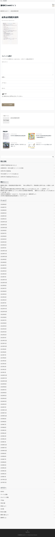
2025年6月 (3, 236)
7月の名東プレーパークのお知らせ (9, 174)
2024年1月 (3, 277)
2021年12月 (4, 340)
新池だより (3, 506)
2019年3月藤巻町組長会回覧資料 (9, 195)
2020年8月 (3, 387)
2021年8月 (3, 352)
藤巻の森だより (5, 514)
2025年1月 (3, 248)
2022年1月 (3, 337)
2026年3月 (3, 216)
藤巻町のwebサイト (8, 5)
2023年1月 (3, 303)
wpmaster (12, 20)
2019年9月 (3, 418)
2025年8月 (3, 230)
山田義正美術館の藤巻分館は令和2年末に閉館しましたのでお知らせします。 (20, 189)
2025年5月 (3, 239)
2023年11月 (4, 279)
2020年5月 (3, 395)
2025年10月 (4, 227)
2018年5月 (3, 465)
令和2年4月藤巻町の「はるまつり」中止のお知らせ (14, 194)
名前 (3, 77)
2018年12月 (4, 444)
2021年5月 (3, 360)
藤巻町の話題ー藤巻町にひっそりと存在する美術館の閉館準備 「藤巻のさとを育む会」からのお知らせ (27, 190)
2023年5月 (3, 294)
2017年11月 (3, 482)
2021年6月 (3, 358)
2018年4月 (3, 468)
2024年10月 (4, 256)
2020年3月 (3, 401)
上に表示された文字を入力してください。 (13, 96)
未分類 (2, 509)
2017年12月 (4, 479)
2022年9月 (3, 314)
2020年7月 (3, 389)
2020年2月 (3, 404)
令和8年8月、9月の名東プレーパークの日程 (12, 168)
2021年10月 (4, 346)
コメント (4, 61)
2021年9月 (3, 349)
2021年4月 (3, 363)
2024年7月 (3, 265)
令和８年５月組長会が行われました (10, 176)
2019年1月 (3, 442)
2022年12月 (4, 305)
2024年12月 (4, 250)
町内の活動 (3, 512)
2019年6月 (3, 427)
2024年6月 (3, 268)
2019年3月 (3, 436)
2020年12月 (4, 375)
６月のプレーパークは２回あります (44, 144)
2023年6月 (3, 291)
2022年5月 (3, 326)
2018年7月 (3, 459)
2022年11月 (4, 308)
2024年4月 (3, 274)
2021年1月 (3, 372)
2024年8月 (3, 262)
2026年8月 (3, 204)
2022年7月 (3, 320)
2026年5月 (3, 213)
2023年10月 (4, 282)
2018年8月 (3, 456)
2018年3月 (3, 471)
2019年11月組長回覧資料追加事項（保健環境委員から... (43, 136)
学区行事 (3, 503)
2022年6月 (3, 323)
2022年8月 (3, 317)
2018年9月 (3, 453)
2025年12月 (4, 221)
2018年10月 (4, 450)
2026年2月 (3, 219)
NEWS (2, 491)
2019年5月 (3, 430)
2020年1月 (3, 407)
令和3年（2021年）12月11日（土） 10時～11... (19, 145)
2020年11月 (4, 378)
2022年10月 (4, 311)
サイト (3, 88)
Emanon (35, 534)
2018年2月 (3, 473)
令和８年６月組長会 (6, 171)
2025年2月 (3, 245)
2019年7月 (3, 424)
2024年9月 (3, 259)
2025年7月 (3, 233)
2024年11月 (4, 253)
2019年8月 (3, 421)
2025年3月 (3, 242)
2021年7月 (3, 355)
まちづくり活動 (5, 497)
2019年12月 (4, 410)
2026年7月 (3, 207)
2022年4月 (3, 329)
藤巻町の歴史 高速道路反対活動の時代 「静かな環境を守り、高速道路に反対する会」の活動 (25, 185)
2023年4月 (3, 297)
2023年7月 (3, 288)
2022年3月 (3, 332)
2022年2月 (3, 334)
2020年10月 (4, 381)
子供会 (2, 500)
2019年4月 (3, 433)
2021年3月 (3, 366)
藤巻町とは (3, 517)
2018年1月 (3, 476)
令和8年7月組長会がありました (9, 165)
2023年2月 (3, 300)
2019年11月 (4, 413)
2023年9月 (3, 285)
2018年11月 (4, 447)
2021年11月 (4, 343)
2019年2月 (3, 439)
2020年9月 (3, 384)
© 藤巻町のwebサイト (22, 534)
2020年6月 (3, 392)
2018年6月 (3, 462)
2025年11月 (4, 224)
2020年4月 (3, 398)
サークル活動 (4, 494)
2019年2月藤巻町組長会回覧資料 (18, 135)
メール (4, 82)
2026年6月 (3, 210)
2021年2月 (3, 369)
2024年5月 (3, 271)
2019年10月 (4, 416)
